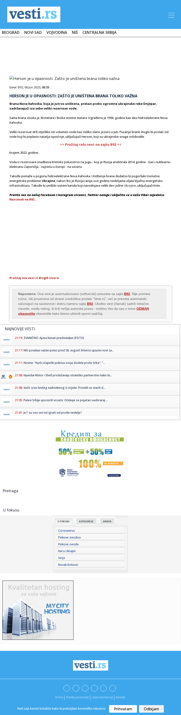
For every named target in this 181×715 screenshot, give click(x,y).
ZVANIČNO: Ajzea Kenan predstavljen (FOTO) (54, 338)
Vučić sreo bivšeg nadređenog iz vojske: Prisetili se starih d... (64, 388)
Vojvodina (56, 32)
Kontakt (120, 697)
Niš (75, 32)
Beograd (11, 32)
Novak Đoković (68, 565)
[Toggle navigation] (171, 14)
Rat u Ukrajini (67, 551)
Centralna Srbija (99, 32)
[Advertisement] (90, 54)
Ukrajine (130, 185)
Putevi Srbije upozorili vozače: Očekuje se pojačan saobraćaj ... (66, 400)
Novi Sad (33, 32)
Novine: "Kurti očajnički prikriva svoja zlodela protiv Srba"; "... (64, 363)
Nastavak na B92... (23, 199)
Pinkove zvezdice (69, 537)
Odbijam (151, 708)
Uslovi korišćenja (102, 697)
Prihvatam (123, 708)
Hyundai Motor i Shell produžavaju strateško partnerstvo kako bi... (68, 375)
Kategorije (86, 521)
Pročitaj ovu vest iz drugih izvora (34, 278)
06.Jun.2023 (32, 87)
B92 (20, 87)
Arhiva (107, 521)
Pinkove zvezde (68, 544)
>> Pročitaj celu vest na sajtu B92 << (90, 144)
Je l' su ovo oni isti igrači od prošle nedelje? (53, 413)
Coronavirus (66, 531)
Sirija (61, 558)
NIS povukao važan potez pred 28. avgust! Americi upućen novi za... (69, 350)
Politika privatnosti (77, 697)
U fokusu (64, 521)
